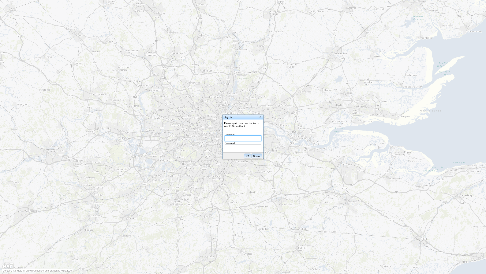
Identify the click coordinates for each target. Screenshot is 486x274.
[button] (260, 117)
